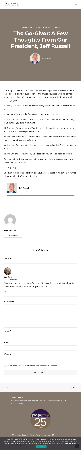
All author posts (13, 235)
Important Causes (44, 27)
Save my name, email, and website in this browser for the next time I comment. (32, 366)
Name (7, 331)
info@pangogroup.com (56, 400)
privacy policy (71, 443)
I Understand (41, 447)
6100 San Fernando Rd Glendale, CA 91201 (29, 400)
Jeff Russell (47, 58)
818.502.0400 (17, 403)
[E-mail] (8, 199)
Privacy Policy (35, 435)
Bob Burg (8, 277)
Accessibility (50, 435)
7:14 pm (17, 280)
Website (7, 354)
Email (7, 342)
